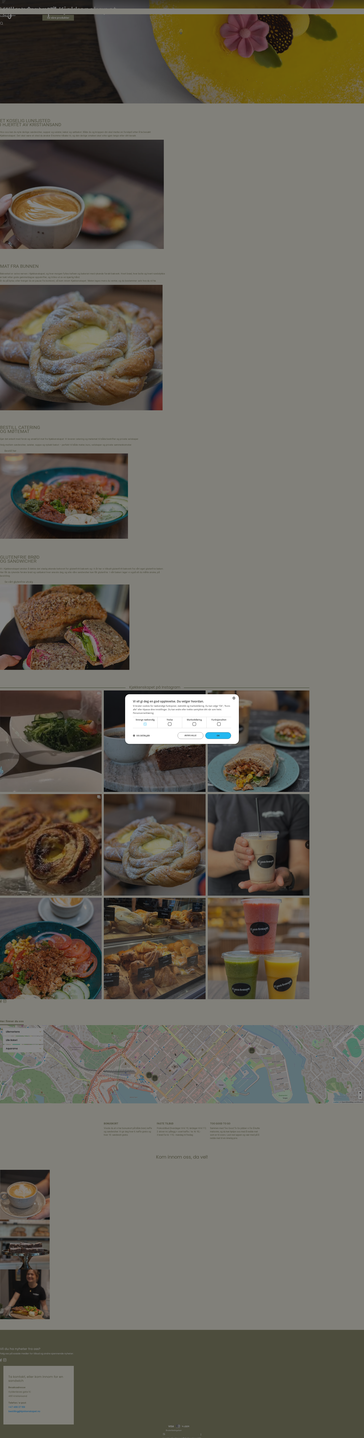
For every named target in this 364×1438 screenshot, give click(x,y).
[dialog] (182, 719)
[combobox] (233, 698)
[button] (141, 735)
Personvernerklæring (143, 712)
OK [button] (218, 735)
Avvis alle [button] (190, 735)
